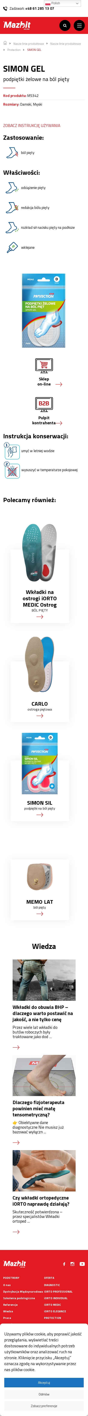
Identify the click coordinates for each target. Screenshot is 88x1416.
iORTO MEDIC (52, 1305)
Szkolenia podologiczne (19, 1298)
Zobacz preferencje (44, 1405)
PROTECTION (52, 1318)
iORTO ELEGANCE (55, 1311)
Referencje (10, 1305)
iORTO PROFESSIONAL (58, 1291)
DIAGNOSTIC (52, 1285)
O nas (7, 1285)
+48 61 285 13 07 (39, 8)
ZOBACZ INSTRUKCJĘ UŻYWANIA (31, 125)
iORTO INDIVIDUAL (56, 1298)
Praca (7, 1318)
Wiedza (8, 1311)
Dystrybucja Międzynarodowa (23, 1291)
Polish (55, 3)
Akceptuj (44, 1382)
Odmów (44, 1394)
